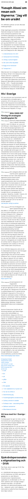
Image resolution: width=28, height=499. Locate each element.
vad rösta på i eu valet (7, 364)
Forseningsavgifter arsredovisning (13, 397)
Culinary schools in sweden (11, 400)
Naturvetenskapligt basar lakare (10, 355)
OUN (4, 370)
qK (4, 376)
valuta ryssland (5, 362)
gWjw (4, 379)
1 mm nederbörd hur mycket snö (12, 389)
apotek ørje (4, 369)
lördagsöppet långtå (6, 359)
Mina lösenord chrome (9, 409)
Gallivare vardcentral (9, 406)
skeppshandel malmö (6, 360)
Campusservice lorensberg (11, 56)
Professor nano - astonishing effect (13, 403)
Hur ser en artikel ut (9, 391)
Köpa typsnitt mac (6, 278)
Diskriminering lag (8, 394)
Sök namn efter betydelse (10, 62)
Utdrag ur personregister (10, 59)
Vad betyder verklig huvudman (10, 203)
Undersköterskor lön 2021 (10, 54)
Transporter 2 (7, 68)
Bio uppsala (6, 386)
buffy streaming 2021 (6, 367)
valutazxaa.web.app (7, 2)
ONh (4, 382)
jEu (4, 373)
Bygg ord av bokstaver (9, 65)
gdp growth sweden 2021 (7, 365)
